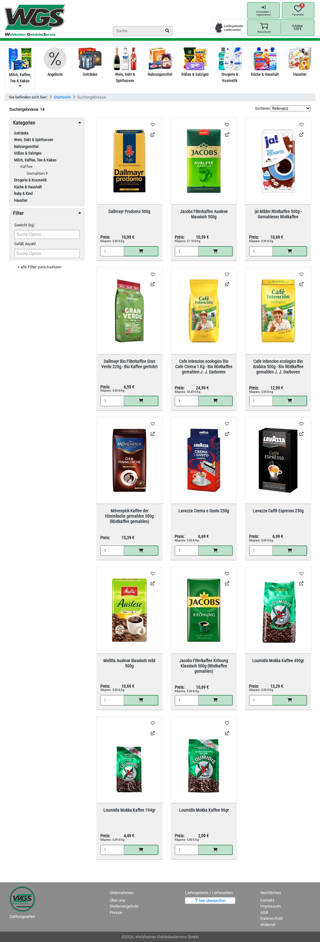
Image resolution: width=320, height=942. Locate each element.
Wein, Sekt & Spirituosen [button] (33, 139)
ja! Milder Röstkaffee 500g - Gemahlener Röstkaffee (278, 214)
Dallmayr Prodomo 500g (129, 211)
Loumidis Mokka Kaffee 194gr (129, 810)
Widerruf (268, 924)
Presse (116, 912)
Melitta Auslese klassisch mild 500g (129, 663)
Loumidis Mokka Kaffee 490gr (278, 660)
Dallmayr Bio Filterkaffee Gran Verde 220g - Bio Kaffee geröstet (129, 364)
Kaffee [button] (26, 166)
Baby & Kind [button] (23, 193)
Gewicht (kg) (24, 225)
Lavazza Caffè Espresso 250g (278, 510)
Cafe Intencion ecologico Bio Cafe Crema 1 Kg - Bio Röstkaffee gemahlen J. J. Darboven (203, 366)
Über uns (117, 900)
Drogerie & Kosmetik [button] (30, 180)
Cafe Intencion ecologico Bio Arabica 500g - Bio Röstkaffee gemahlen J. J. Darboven (278, 366)
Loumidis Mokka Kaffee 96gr (204, 810)
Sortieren (262, 108)
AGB (264, 912)
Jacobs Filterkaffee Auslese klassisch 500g (204, 214)
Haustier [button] (21, 200)
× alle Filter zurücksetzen (39, 267)
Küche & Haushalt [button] (28, 187)
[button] (264, 27)
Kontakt (267, 900)
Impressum (270, 906)
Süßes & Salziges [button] (28, 153)
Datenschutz (271, 918)
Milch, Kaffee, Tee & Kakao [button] (35, 160)
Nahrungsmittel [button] (26, 146)
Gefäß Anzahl (25, 243)
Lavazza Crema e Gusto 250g (203, 510)
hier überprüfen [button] (212, 900)
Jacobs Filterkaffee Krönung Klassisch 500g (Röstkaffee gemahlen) (203, 666)
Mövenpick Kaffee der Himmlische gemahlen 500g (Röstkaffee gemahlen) (129, 516)
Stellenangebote (124, 906)
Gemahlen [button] (36, 173)
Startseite (62, 97)
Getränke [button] (21, 133)
